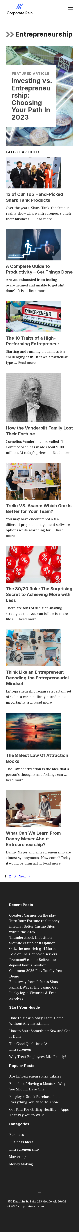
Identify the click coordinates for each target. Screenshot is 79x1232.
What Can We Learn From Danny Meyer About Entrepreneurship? (33, 838)
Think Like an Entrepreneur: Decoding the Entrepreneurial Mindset (37, 677)
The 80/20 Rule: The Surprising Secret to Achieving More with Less (39, 594)
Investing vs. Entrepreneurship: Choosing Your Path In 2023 (31, 99)
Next (24, 876)
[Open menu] (39, 1193)
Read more (43, 219)
